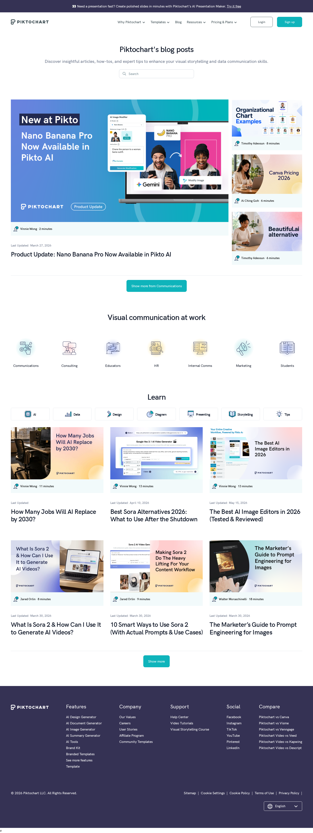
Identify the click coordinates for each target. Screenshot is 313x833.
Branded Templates (80, 754)
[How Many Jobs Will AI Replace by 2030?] (57, 453)
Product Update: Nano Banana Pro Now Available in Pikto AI (91, 253)
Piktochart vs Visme (274, 723)
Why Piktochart (129, 22)
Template (73, 766)
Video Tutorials (181, 723)
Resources (194, 22)
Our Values (127, 717)
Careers (125, 723)
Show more (156, 661)
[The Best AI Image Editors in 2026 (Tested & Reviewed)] (256, 453)
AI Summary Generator (83, 735)
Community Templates (136, 741)
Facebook (234, 717)
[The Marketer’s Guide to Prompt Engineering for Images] (256, 566)
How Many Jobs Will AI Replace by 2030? (53, 515)
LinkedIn (233, 748)
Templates (158, 22)
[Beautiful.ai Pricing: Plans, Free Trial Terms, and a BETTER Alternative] (267, 231)
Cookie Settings (213, 793)
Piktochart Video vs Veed (278, 735)
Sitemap (190, 793)
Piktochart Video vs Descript (280, 748)
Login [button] (261, 22)
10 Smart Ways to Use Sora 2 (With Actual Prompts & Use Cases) (156, 628)
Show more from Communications (156, 286)
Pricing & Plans (222, 22)
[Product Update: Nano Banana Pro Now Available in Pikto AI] (119, 160)
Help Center (179, 717)
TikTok (232, 729)
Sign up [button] (290, 22)
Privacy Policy (289, 793)
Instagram (234, 723)
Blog (178, 22)
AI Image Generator (80, 729)
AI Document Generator (84, 723)
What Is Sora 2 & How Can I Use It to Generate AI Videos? (56, 628)
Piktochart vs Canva (274, 717)
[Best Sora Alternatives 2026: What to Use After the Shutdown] (156, 453)
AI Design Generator (81, 717)
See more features (79, 760)
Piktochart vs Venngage (276, 729)
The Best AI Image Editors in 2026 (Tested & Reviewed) (255, 515)
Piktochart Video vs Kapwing (280, 741)
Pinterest (233, 741)
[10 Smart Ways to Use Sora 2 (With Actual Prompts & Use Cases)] (156, 566)
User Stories (128, 729)
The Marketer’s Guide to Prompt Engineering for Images (253, 628)
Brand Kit (73, 748)
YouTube (233, 735)
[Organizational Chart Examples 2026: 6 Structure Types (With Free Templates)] (267, 118)
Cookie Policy (240, 793)
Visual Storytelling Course (189, 729)
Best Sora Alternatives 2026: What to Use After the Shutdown (154, 515)
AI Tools (72, 741)
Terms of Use (264, 793)
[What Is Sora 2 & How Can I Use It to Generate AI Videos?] (57, 566)
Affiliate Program (131, 735)
